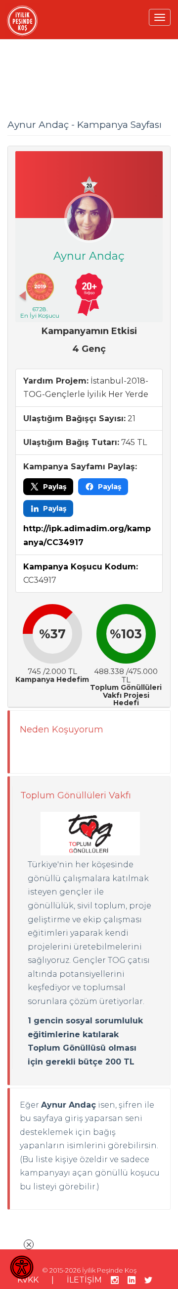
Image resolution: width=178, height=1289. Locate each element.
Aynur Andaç (89, 256)
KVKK (28, 1280)
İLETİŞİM (84, 1280)
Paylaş (54, 486)
